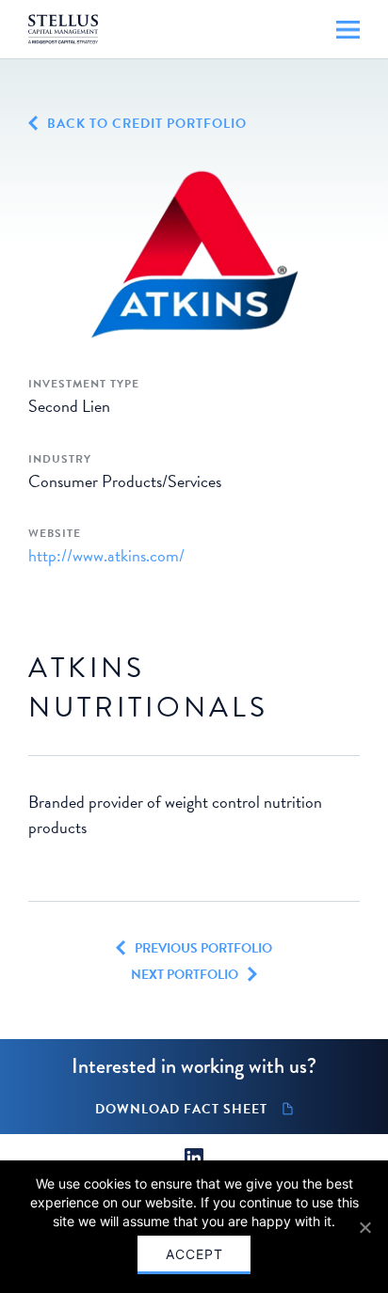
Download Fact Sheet (181, 1109)
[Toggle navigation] (348, 29)
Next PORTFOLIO (184, 975)
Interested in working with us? (194, 1065)
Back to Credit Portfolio (147, 124)
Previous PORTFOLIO (203, 948)
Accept (194, 1254)
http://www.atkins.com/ (106, 555)
